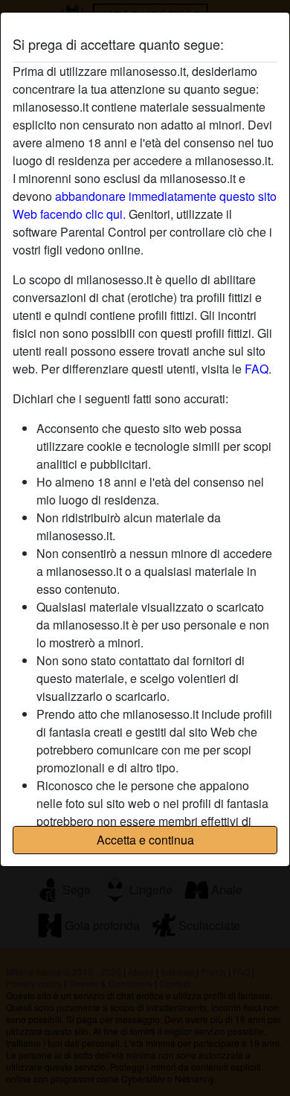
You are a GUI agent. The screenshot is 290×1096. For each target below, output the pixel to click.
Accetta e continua (145, 839)
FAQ (256, 368)
